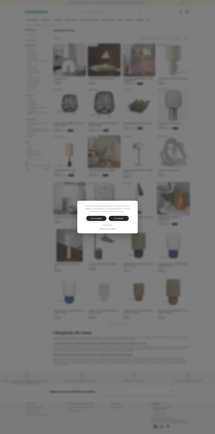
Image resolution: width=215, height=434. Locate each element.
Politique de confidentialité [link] (107, 229)
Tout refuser (118, 218)
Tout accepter (96, 218)
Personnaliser (107, 225)
